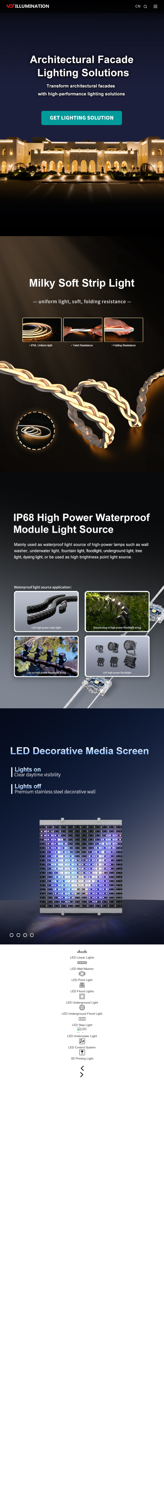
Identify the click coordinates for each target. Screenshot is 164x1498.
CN (138, 6)
